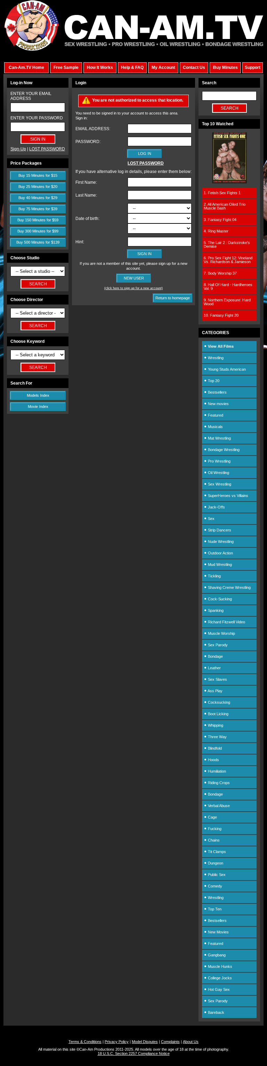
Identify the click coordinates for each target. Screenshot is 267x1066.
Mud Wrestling (219, 564)
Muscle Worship (221, 633)
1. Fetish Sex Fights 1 (222, 193)
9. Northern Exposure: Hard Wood (227, 302)
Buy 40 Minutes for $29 (37, 198)
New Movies (218, 932)
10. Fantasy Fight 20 (221, 315)
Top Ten (214, 909)
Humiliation (216, 771)
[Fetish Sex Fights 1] (229, 182)
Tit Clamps (216, 852)
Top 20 (213, 381)
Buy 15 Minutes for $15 (37, 175)
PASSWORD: (87, 141)
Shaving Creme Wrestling (229, 587)
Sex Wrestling (219, 484)
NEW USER (134, 278)
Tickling (214, 576)
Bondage (215, 656)
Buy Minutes (225, 67)
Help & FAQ (132, 67)
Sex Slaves (217, 679)
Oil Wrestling (218, 473)
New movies (218, 404)
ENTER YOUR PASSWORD (36, 118)
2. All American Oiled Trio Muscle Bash (224, 206)
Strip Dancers (219, 530)
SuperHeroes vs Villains (227, 495)
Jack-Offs (216, 507)
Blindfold (214, 748)
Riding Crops (218, 783)
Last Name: (86, 195)
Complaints (170, 1042)
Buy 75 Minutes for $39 (37, 209)
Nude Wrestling (220, 541)
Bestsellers (217, 392)
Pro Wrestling (218, 461)
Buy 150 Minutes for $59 (37, 220)
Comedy (214, 886)
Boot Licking (217, 714)
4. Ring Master (216, 231)
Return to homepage (172, 298)
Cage (212, 817)
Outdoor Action (220, 553)
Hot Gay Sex (218, 989)
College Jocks (219, 978)
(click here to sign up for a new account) (133, 288)
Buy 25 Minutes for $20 (37, 186)
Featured (215, 415)
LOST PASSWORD (47, 149)
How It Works (100, 67)
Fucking (214, 829)
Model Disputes (145, 1042)
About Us (191, 1042)
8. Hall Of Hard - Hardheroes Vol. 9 (228, 287)
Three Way (217, 737)
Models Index (38, 395)
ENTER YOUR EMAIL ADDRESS (30, 96)
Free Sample (66, 67)
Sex (211, 518)
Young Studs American (226, 369)
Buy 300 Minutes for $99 (37, 231)
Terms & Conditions (85, 1042)
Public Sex (216, 874)
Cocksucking (218, 702)
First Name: (86, 182)
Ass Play (214, 691)
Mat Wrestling (219, 438)
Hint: (79, 241)
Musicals (215, 427)
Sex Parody (217, 645)
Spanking (215, 610)
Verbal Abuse (218, 806)
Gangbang (216, 955)
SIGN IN (144, 254)
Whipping (215, 725)
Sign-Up (18, 149)
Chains (213, 840)
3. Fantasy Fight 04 (220, 220)
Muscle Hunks (219, 966)
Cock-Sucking (219, 599)
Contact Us (194, 67)
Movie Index (38, 406)
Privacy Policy (117, 1042)
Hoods (213, 760)
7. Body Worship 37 (220, 273)
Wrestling (215, 358)
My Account (163, 67)
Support (252, 67)
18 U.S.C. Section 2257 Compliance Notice (134, 1053)
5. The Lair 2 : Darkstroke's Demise (227, 244)
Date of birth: (87, 218)
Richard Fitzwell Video (226, 622)
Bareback (215, 1012)
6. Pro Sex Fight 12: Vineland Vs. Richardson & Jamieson (228, 260)
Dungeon (215, 863)
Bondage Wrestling (223, 450)
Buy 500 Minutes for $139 (37, 242)
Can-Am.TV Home (26, 67)
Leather (214, 668)
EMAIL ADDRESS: (92, 128)
